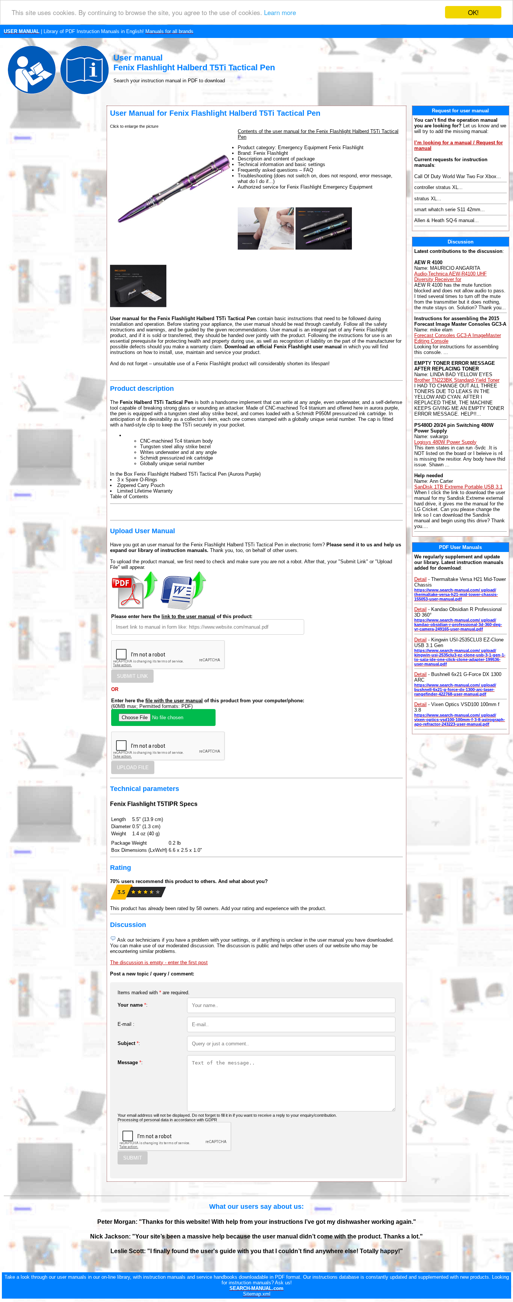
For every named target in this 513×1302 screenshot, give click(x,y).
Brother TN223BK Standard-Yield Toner (456, 380)
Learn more (280, 12)
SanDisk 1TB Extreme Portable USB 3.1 (458, 487)
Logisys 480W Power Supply (445, 442)
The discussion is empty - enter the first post (159, 962)
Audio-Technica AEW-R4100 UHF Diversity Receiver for (450, 276)
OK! (473, 12)
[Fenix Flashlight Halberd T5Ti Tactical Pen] (266, 255)
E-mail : (126, 1024)
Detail (420, 579)
